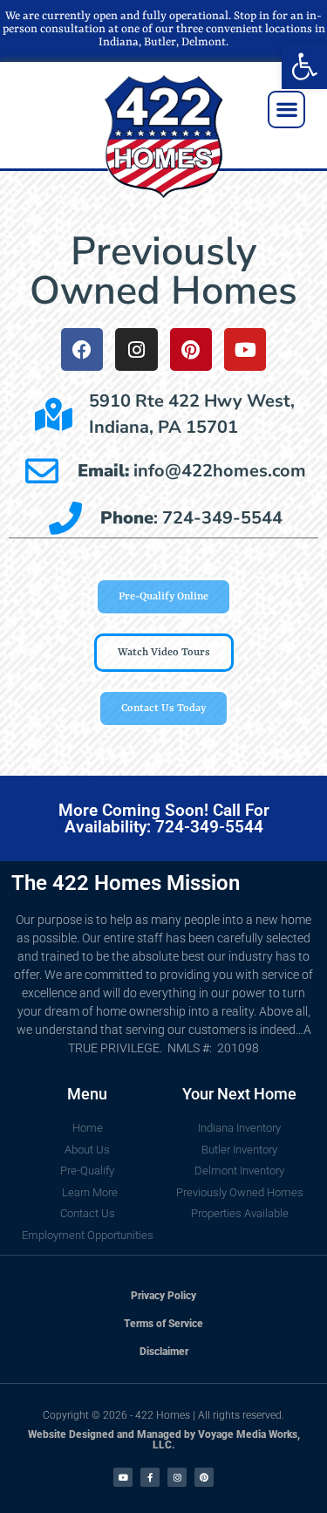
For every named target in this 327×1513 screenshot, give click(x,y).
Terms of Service (163, 1324)
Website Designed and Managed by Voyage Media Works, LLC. (164, 1439)
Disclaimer (164, 1351)
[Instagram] (136, 349)
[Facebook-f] (150, 1477)
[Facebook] (82, 349)
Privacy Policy (163, 1296)
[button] (304, 66)
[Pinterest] (191, 349)
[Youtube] (245, 349)
